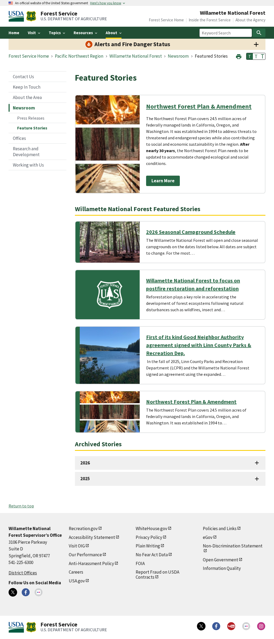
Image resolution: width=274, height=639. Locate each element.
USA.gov (77, 581)
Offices (19, 138)
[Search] (259, 33)
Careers (76, 572)
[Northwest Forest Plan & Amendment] (110, 411)
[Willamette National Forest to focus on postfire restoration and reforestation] (110, 294)
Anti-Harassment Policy (91, 563)
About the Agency (250, 20)
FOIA (140, 563)
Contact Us (23, 77)
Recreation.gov (83, 528)
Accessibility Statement (92, 537)
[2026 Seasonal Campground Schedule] (110, 242)
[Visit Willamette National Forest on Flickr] (38, 592)
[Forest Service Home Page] (31, 16)
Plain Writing (148, 546)
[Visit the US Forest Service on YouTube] (231, 626)
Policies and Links (220, 528)
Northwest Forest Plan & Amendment (199, 106)
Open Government (220, 560)
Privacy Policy (149, 537)
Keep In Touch (26, 87)
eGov (207, 537)
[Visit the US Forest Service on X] (201, 626)
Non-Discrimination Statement (232, 546)
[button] (238, 56)
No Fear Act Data (152, 555)
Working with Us (28, 165)
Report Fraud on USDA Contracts (157, 574)
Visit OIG (77, 546)
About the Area (27, 97)
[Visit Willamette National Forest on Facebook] (25, 592)
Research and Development (26, 151)
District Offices (23, 573)
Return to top (21, 505)
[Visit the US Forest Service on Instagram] (261, 626)
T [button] (249, 56)
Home (14, 32)
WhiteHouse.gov (151, 528)
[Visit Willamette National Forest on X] (13, 592)
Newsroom (24, 108)
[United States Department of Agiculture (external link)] (17, 16)
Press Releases (30, 118)
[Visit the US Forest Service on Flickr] (246, 626)
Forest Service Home (166, 20)
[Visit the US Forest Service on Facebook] (216, 626)
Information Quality (222, 568)
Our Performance (85, 555)
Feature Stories (32, 128)
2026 (85, 463)
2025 (85, 479)
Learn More (162, 181)
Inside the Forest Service (210, 20)
